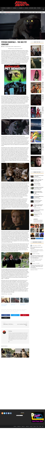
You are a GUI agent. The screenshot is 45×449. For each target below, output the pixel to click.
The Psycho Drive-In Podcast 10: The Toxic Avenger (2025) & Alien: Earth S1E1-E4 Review (36, 266)
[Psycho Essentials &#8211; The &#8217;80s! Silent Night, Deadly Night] (5, 300)
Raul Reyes (3, 46)
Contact (42, 12)
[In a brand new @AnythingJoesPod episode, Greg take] (42, 235)
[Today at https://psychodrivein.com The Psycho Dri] (42, 226)
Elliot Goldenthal (24, 309)
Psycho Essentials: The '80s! (9, 46)
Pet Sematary (17, 310)
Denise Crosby (19, 309)
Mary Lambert (8, 310)
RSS (21, 12)
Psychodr (43, 77)
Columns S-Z (21, 8)
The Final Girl (37, 202)
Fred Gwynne (3, 310)
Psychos (39, 8)
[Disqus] (15, 373)
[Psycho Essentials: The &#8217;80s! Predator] (24, 300)
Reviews (26, 8)
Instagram (28, 12)
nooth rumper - (36, 245)
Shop (3, 10)
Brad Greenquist (9, 309)
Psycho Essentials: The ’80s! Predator (24, 304)
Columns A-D (9, 8)
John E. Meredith (38, 189)
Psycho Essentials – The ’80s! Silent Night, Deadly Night (5, 305)
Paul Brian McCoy (43, 52)
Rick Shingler (37, 181)
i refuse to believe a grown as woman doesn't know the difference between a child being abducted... (36, 250)
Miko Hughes (13, 310)
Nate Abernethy (37, 207)
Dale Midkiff (14, 309)
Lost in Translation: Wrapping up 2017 (22, 324)
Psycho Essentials (22, 310)
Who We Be (38, 12)
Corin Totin (37, 194)
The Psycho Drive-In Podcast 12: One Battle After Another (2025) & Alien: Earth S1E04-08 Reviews (36, 256)
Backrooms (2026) (8, 12)
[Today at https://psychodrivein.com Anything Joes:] (37, 226)
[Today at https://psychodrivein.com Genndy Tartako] (42, 230)
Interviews (31, 8)
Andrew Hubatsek (4, 309)
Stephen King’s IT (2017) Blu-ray (8, 324)
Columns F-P (15, 8)
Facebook (24, 12)
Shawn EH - (35, 253)
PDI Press (3, 8)
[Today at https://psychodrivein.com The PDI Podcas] (32, 226)
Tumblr (35, 12)
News (35, 8)
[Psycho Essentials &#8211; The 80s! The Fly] (15, 300)
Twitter (32, 12)
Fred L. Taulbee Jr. (38, 185)
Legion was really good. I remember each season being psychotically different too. (36, 260)
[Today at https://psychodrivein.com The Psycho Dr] (37, 230)
